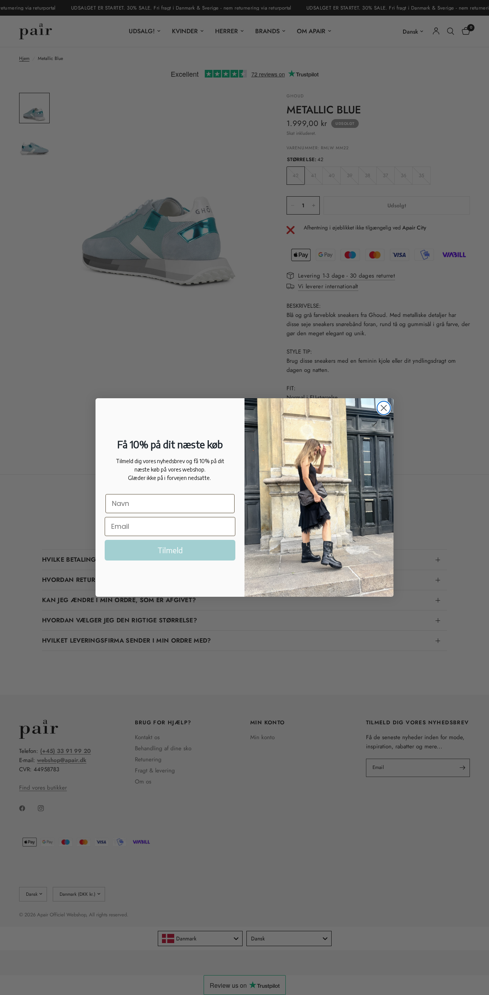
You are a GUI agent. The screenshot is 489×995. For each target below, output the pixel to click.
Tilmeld (170, 550)
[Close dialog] (383, 408)
